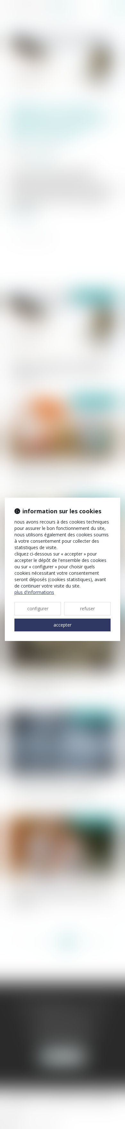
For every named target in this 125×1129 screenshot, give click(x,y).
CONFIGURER (37, 608)
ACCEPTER (62, 625)
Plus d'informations (34, 592)
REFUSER (87, 608)
